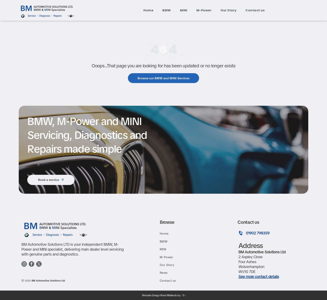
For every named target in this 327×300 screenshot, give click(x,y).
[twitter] (39, 264)
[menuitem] (149, 10)
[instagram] (24, 264)
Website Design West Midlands (159, 295)
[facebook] (31, 264)
